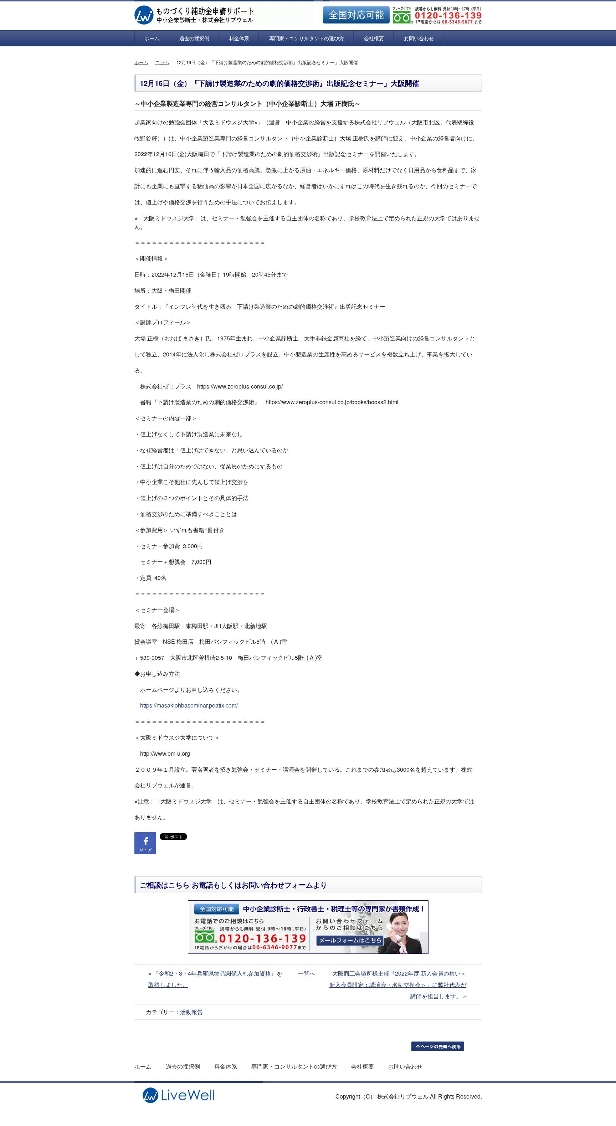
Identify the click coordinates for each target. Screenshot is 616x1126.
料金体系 (239, 38)
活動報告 (191, 1012)
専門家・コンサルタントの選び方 (306, 38)
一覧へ (306, 973)
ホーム (151, 38)
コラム (162, 62)
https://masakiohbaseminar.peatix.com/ (189, 705)
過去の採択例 (194, 38)
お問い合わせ (419, 38)
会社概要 (374, 38)
